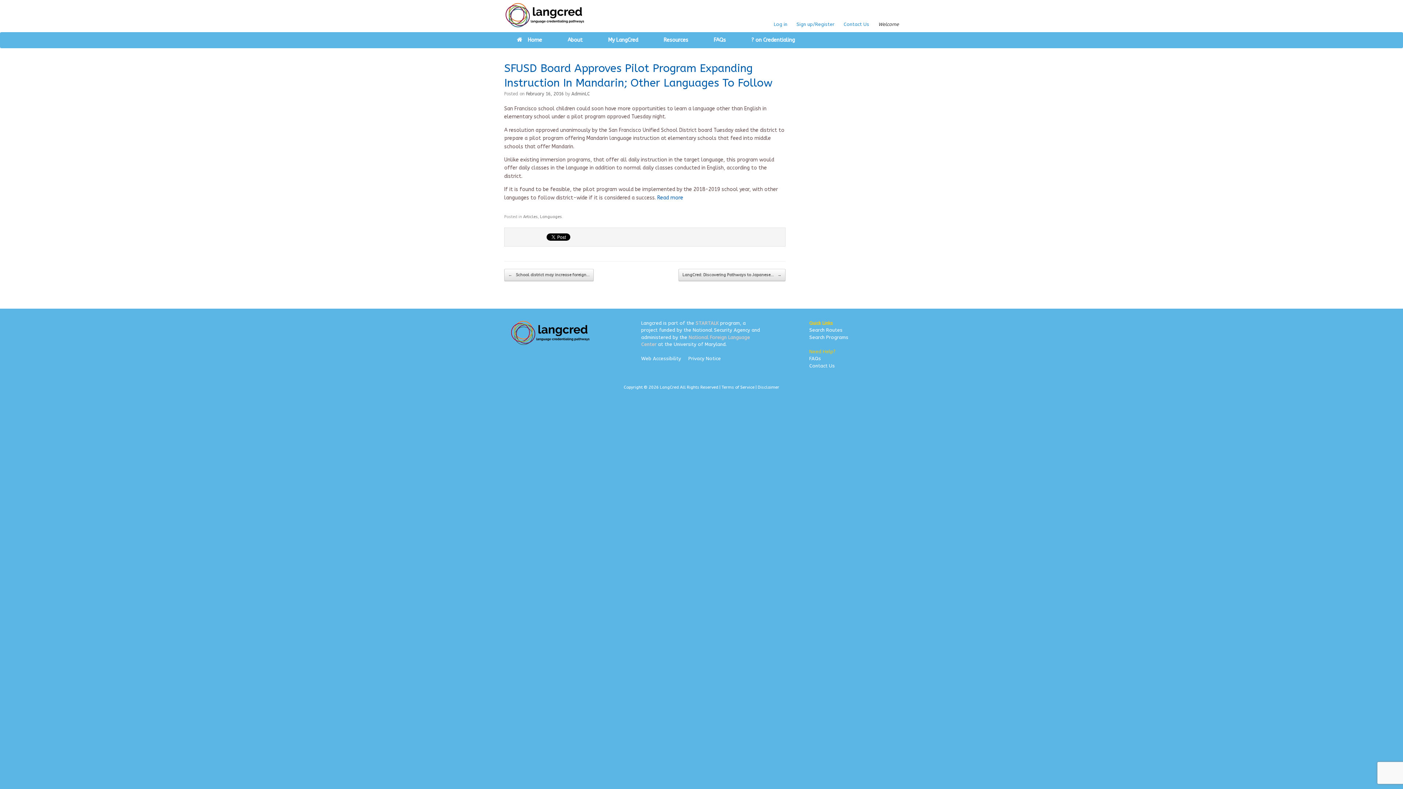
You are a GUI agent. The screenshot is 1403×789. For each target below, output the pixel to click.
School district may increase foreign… (549, 274)
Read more (670, 198)
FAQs (720, 40)
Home (535, 40)
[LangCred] (545, 15)
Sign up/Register (815, 24)
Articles (530, 216)
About (575, 40)
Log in (780, 24)
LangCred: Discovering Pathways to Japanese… (732, 274)
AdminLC (580, 93)
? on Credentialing (773, 40)
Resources (676, 40)
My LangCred (623, 40)
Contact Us (856, 24)
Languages (551, 216)
